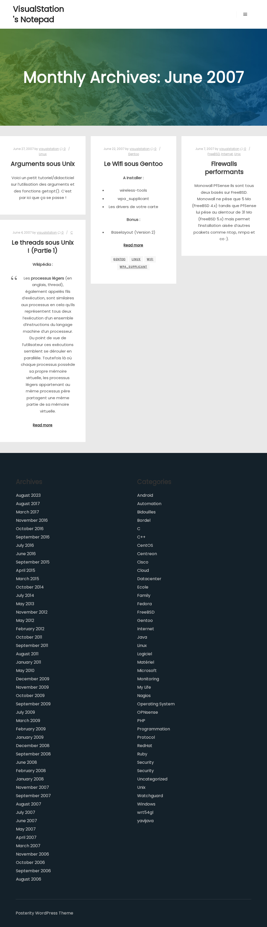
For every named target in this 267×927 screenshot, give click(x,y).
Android (145, 495)
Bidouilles (146, 512)
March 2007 (28, 846)
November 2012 (31, 612)
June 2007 (26, 821)
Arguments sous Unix (43, 163)
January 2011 (28, 662)
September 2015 (33, 562)
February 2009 (31, 729)
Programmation (153, 729)
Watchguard (150, 796)
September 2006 (33, 871)
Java (142, 637)
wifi (150, 259)
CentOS (145, 545)
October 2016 (30, 529)
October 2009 (30, 696)
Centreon (147, 554)
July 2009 (25, 712)
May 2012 (25, 620)
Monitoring (148, 679)
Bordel (143, 520)
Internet (227, 154)
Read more (133, 245)
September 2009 (33, 704)
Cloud (143, 570)
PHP (141, 721)
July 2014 (25, 595)
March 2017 (27, 512)
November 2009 (32, 687)
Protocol (146, 737)
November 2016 (32, 520)
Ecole (142, 587)
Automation (149, 504)
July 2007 (25, 812)
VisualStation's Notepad (38, 14)
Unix (237, 154)
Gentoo (133, 154)
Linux (43, 154)
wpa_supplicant (133, 267)
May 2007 (26, 829)
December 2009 (32, 679)
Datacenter (149, 579)
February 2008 (31, 771)
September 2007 (33, 796)
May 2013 (25, 604)
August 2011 (27, 654)
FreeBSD (214, 154)
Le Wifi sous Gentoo (133, 163)
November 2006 (32, 854)
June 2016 (26, 554)
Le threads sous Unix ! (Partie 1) (43, 246)
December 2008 (33, 746)
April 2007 (26, 837)
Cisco (142, 562)
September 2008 (33, 754)
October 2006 (30, 862)
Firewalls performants (224, 167)
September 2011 (32, 646)
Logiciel (144, 654)
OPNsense (147, 712)
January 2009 (30, 737)
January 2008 (30, 779)
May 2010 (25, 671)
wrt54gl (145, 812)
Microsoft (147, 671)
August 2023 (28, 495)
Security (145, 762)
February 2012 (30, 629)
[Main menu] (245, 14)
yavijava (145, 821)
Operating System (156, 704)
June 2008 (26, 762)
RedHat (144, 746)
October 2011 (29, 637)
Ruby (142, 754)
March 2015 (27, 579)
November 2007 (32, 787)
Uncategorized (152, 779)
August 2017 (28, 504)
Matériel (145, 662)
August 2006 (28, 879)
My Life (144, 687)
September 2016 (33, 537)
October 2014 (30, 587)
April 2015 (25, 570)
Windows (146, 804)
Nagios (144, 696)
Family (143, 595)
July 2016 (25, 545)
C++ (141, 537)
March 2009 (28, 721)
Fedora (144, 604)
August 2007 (28, 804)
